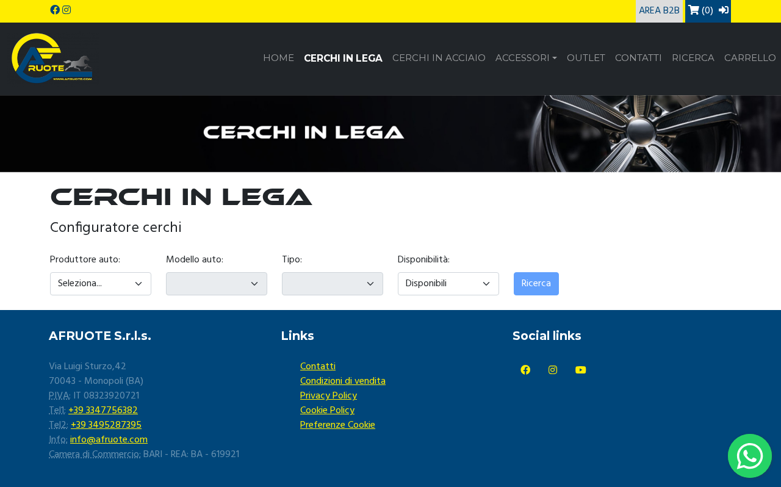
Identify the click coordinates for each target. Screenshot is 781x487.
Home (278, 57)
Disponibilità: (424, 260)
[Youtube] (580, 371)
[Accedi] (723, 11)
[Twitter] (553, 371)
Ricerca (693, 57)
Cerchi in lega (343, 58)
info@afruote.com (109, 440)
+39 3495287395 (106, 425)
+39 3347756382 (103, 411)
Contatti (638, 57)
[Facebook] (525, 371)
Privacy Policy (328, 396)
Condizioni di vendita (343, 381)
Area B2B (659, 11)
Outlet (586, 57)
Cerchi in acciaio (439, 57)
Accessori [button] (522, 57)
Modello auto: (194, 260)
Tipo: (292, 260)
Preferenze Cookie (337, 425)
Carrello (750, 57)
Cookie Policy (327, 411)
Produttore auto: (85, 260)
